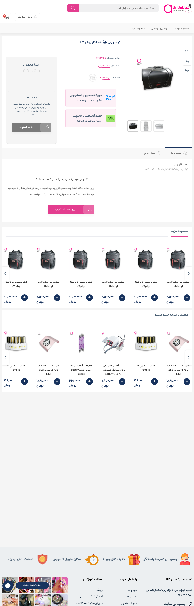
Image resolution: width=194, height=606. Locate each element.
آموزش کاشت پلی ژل (91, 597)
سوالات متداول (128, 603)
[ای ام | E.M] (92, 78)
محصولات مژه (138, 29)
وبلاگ (99, 590)
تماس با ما (131, 597)
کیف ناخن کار (104, 65)
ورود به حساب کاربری (65, 209)
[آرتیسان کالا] (177, 8)
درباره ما (132, 590)
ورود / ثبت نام (25, 17)
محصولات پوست (181, 29)
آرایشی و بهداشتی (159, 29)
